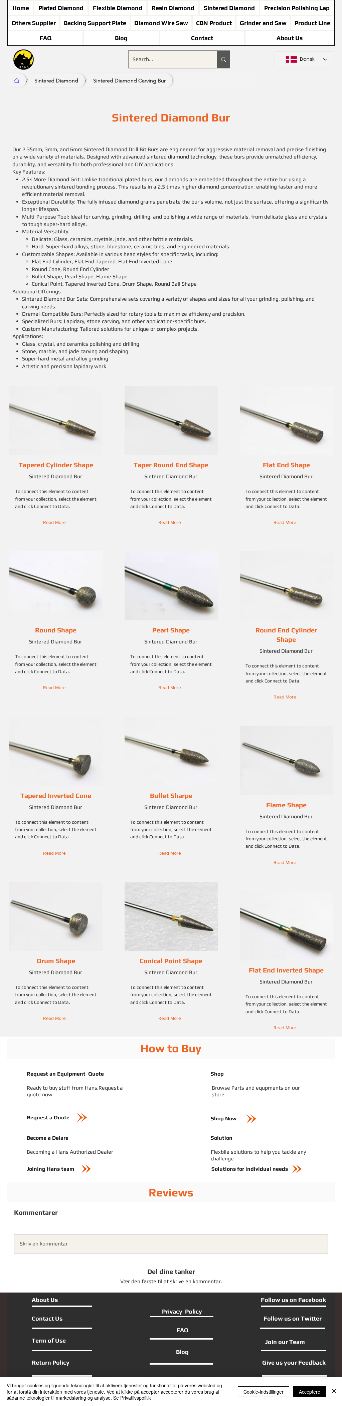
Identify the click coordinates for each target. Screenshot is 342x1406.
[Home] (16, 80)
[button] (56, 522)
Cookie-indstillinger (263, 1391)
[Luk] (334, 1391)
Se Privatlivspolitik (132, 1397)
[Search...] (223, 59)
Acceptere (309, 1391)
